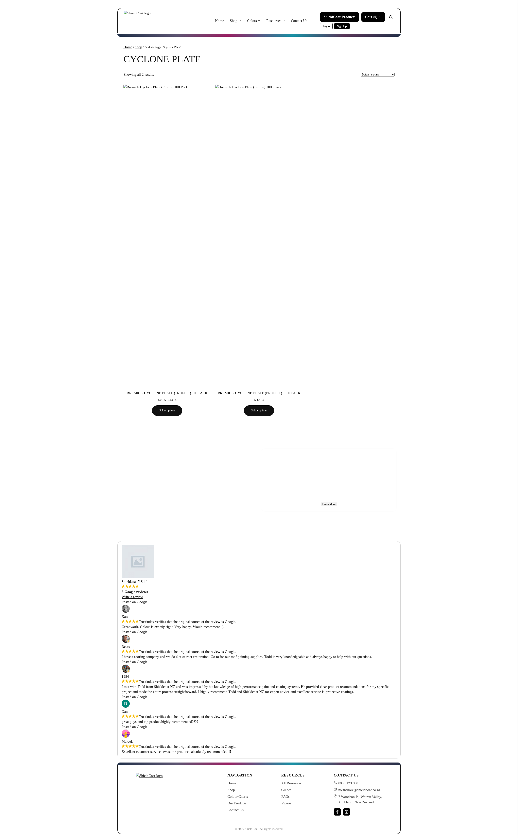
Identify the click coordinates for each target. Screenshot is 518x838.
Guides (286, 790)
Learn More (328, 504)
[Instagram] (346, 812)
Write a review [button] (132, 597)
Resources (273, 21)
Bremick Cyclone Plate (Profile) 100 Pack (167, 393)
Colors (252, 21)
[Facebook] (337, 812)
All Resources (291, 783)
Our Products (237, 803)
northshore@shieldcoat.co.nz (359, 790)
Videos (286, 803)
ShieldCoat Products (339, 17)
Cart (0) (371, 17)
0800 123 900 (348, 783)
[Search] (390, 17)
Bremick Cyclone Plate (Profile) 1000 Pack (259, 393)
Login (326, 26)
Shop (233, 21)
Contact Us (299, 21)
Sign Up (342, 26)
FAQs (285, 796)
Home (219, 21)
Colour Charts (237, 796)
